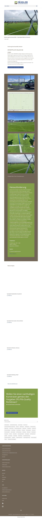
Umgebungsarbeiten (19, 437)
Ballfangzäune (27, 426)
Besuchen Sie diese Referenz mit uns (15, 67)
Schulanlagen (27, 433)
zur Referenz (9, 295)
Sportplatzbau (20, 435)
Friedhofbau (29, 428)
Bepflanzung (6, 428)
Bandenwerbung (33, 426)
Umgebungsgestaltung (26, 437)
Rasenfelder (15, 433)
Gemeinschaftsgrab (7, 430)
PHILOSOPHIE (4, 477)
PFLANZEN (3, 456)
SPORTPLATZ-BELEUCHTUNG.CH (7, 489)
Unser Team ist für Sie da (12, 412)
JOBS (2, 481)
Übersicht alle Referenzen (12, 383)
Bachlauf (17, 426)
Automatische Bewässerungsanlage (10, 426)
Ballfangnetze (22, 426)
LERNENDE (3, 479)
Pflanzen (10, 433)
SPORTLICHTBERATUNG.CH (6, 491)
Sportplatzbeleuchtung (26, 435)
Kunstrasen (33, 430)
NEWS (3, 500)
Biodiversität (24, 428)
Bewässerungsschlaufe (18, 428)
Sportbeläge (15, 435)
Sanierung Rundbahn (21, 433)
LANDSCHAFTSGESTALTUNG (6, 450)
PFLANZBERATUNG (5, 454)
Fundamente (34, 428)
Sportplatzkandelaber (8, 437)
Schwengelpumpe (32, 433)
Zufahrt (6, 439)
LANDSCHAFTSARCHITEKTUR (6, 448)
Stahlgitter (13, 437)
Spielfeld (6, 435)
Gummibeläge (18, 430)
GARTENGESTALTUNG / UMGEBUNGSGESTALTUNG (9, 452)
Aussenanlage (20, 424)
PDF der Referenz (13, 253)
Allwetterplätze (7, 424)
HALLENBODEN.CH (5, 487)
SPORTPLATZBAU (4, 464)
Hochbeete (23, 430)
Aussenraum (25, 424)
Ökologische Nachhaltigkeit (12, 439)
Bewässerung (11, 428)
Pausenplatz (6, 433)
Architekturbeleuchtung (13, 424)
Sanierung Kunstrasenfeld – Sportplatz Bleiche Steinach (17, 37)
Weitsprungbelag (33, 437)
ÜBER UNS (3, 473)
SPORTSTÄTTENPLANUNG (6, 462)
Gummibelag (13, 430)
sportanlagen (10, 435)
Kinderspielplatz (28, 430)
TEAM (3, 475)
